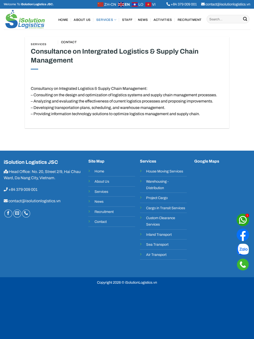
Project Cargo (157, 198)
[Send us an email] (17, 213)
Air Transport (156, 255)
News (143, 20)
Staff (127, 20)
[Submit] (245, 19)
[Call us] (26, 213)
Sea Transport (157, 244)
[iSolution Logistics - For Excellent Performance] (27, 19)
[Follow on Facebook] (8, 213)
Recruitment (190, 20)
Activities (163, 20)
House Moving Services (164, 171)
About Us (82, 20)
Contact (69, 42)
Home (63, 20)
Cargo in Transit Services (165, 208)
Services (104, 20)
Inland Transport (159, 235)
